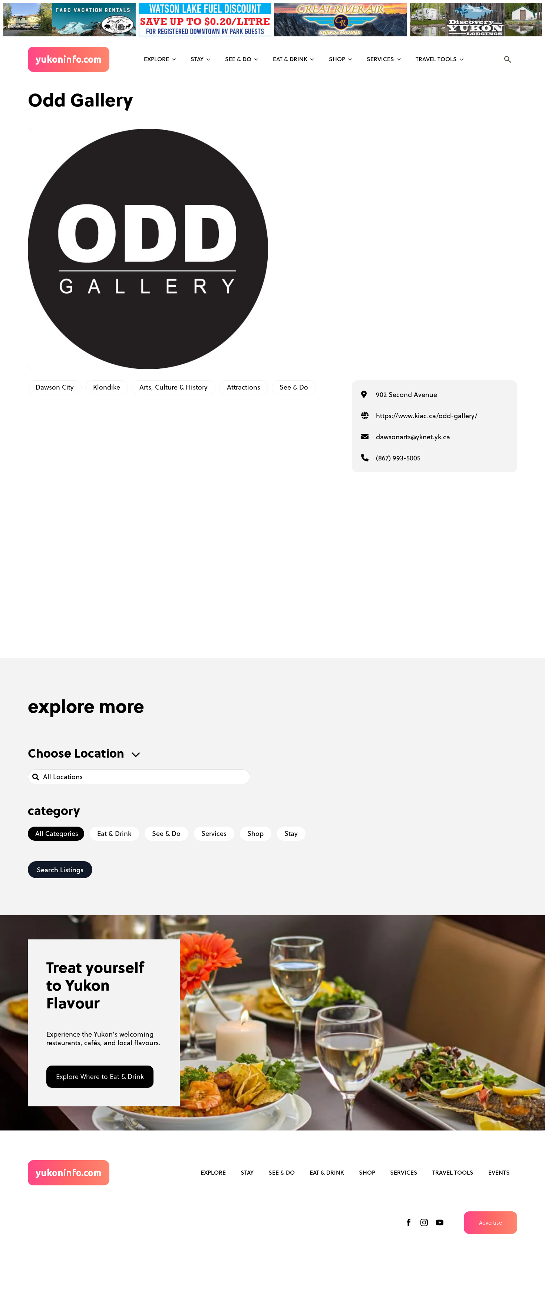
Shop (337, 59)
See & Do (294, 387)
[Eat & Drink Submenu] (314, 59)
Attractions (243, 387)
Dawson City (55, 387)
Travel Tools (436, 59)
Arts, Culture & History (173, 387)
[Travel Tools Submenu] (464, 59)
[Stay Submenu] (211, 59)
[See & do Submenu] (258, 59)
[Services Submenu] (401, 59)
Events (499, 1172)
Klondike (106, 387)
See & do (238, 59)
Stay (197, 59)
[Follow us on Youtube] (439, 1222)
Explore (156, 59)
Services (380, 59)
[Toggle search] (507, 59)
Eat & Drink (290, 59)
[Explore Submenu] (176, 59)
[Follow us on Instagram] (424, 1222)
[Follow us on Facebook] (408, 1222)
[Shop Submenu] (352, 59)
